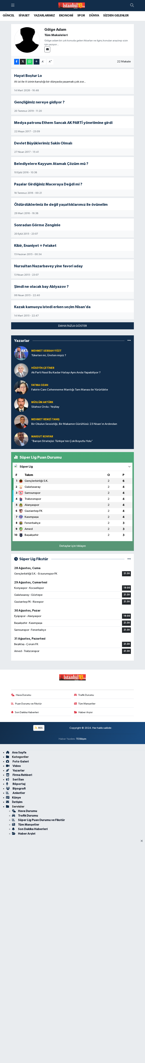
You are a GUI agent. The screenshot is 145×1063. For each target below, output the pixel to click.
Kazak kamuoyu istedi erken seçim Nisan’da (52, 307)
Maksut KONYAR (42, 436)
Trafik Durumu (86, 695)
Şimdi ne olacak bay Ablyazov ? (41, 287)
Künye (16, 797)
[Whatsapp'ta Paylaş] (30, 62)
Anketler (18, 792)
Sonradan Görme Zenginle (37, 225)
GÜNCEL (8, 15)
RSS (40, 728)
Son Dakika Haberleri (27, 712)
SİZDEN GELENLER (116, 15)
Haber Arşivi (85, 712)
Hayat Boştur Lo (28, 76)
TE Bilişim (81, 739)
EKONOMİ (66, 15)
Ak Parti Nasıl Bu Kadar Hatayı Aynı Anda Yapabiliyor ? (66, 372)
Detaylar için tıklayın (72, 545)
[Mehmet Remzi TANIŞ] (21, 421)
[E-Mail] (47, 49)
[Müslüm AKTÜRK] (21, 404)
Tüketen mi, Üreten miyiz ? (48, 355)
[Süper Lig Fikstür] (129, 559)
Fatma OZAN (39, 385)
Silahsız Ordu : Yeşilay (45, 406)
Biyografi (19, 788)
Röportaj (18, 783)
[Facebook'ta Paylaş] (16, 62)
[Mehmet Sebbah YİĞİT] (21, 353)
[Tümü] (129, 340)
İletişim (17, 801)
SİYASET (24, 15)
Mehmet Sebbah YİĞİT (46, 351)
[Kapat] (143, 841)
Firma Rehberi (22, 774)
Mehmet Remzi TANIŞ (45, 419)
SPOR (81, 15)
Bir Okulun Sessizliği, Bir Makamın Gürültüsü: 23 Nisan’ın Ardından (74, 424)
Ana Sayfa (19, 752)
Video (16, 765)
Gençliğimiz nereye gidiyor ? (39, 102)
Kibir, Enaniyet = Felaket (35, 245)
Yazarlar (18, 770)
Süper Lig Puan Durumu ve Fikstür (41, 820)
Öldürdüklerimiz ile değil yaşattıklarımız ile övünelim (61, 204)
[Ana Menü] (12, 5)
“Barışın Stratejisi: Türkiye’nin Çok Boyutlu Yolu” (62, 441)
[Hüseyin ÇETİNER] (21, 370)
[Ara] (132, 5)
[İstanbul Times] (71, 6)
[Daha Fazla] (36, 62)
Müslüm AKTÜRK (42, 402)
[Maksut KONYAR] (21, 438)
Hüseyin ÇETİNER (42, 368)
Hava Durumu (23, 695)
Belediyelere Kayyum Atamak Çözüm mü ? (51, 164)
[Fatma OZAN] (21, 387)
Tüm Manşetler (86, 703)
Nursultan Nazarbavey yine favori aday (48, 266)
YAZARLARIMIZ (44, 15)
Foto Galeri (20, 761)
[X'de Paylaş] (23, 62)
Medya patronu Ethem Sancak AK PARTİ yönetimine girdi (63, 123)
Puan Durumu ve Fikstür (28, 703)
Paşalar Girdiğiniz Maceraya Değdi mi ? (48, 184)
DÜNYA (94, 15)
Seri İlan (18, 779)
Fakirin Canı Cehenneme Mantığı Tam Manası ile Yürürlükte (69, 389)
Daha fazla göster (72, 325)
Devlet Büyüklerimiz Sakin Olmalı (43, 143)
